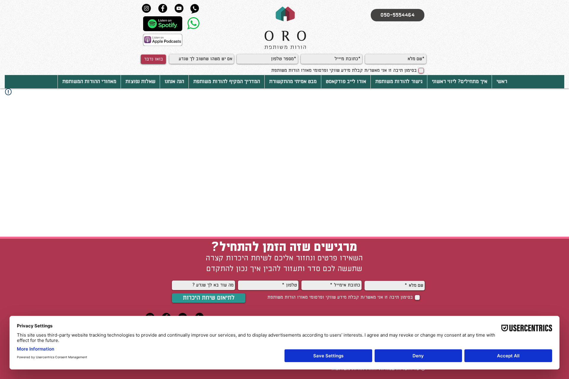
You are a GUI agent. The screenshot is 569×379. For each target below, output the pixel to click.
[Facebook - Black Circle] (162, 8)
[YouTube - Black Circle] (179, 8)
